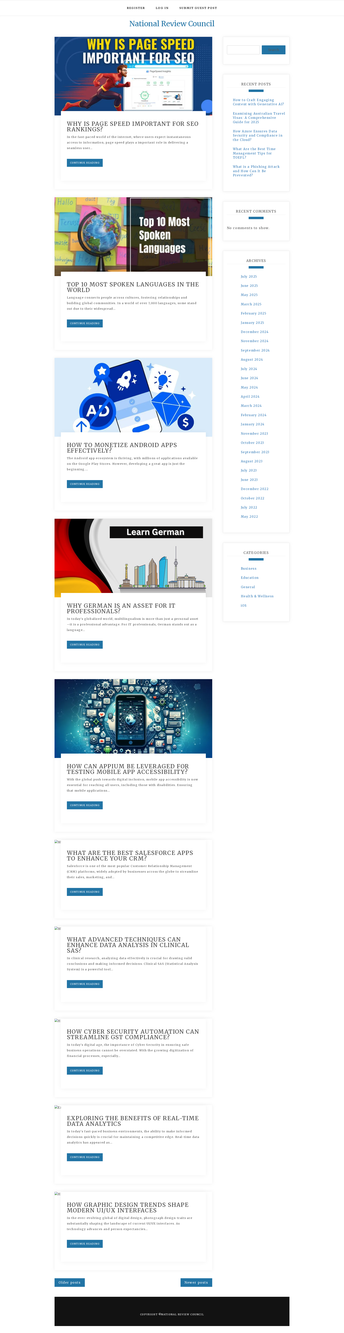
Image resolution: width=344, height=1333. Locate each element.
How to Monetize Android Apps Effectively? (122, 447)
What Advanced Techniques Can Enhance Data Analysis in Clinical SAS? (128, 945)
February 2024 (254, 415)
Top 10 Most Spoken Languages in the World (133, 287)
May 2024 (249, 387)
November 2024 (255, 341)
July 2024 (249, 369)
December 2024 (255, 332)
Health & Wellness (257, 596)
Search (273, 50)
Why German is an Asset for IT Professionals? (121, 608)
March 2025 (251, 304)
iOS (244, 605)
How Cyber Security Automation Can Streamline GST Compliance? (133, 1034)
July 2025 (249, 276)
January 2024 (253, 424)
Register (136, 8)
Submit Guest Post (198, 8)
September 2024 (255, 350)
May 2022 (249, 517)
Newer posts (196, 1282)
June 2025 (249, 286)
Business (249, 568)
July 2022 (249, 507)
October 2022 (253, 498)
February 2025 (254, 313)
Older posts (70, 1282)
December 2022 (255, 489)
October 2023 (252, 443)
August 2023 (252, 461)
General (248, 587)
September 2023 (255, 452)
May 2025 (249, 295)
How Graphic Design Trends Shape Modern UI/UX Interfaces (128, 1207)
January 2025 (252, 323)
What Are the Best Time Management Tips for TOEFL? (254, 153)
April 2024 (250, 396)
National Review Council (172, 23)
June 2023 (249, 480)
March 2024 (251, 406)
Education (250, 578)
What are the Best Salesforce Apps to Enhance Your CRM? (130, 855)
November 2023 (254, 434)
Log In (162, 8)
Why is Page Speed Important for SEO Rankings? (133, 126)
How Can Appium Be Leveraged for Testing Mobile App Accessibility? (128, 769)
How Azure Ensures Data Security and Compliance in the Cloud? (258, 135)
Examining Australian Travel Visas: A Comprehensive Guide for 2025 (259, 118)
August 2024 (252, 359)
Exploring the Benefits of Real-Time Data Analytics (133, 1121)
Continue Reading (85, 162)
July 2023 (249, 470)
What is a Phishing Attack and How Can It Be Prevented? (256, 171)
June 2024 (249, 378)
